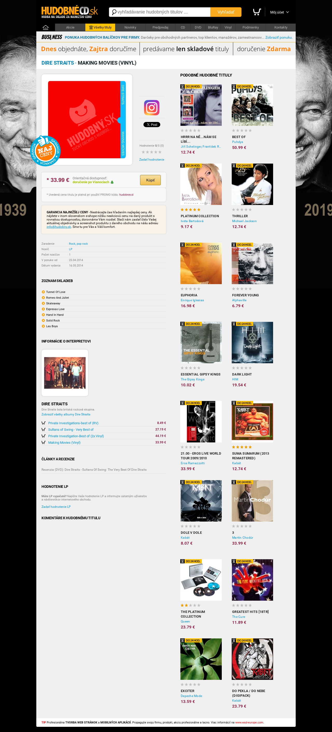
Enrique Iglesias (192, 300)
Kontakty (280, 27)
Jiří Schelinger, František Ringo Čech (201, 146)
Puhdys (237, 142)
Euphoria (189, 295)
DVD (198, 27)
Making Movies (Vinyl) (64, 442)
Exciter (187, 691)
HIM (235, 379)
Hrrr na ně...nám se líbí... (198, 139)
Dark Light (242, 374)
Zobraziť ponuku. (279, 37)
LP (70, 249)
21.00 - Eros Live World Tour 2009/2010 (201, 455)
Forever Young (245, 295)
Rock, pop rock (78, 243)
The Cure (238, 617)
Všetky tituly (103, 27)
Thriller (240, 216)
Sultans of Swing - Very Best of (71, 430)
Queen (185, 621)
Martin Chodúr (242, 537)
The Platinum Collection (193, 614)
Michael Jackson (244, 221)
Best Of (239, 137)
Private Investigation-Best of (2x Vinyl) (76, 436)
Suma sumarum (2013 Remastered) (250, 455)
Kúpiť (150, 180)
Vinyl (228, 27)
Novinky (130, 27)
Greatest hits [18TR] (250, 612)
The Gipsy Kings (192, 379)
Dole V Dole (191, 533)
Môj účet (277, 12)
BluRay (213, 27)
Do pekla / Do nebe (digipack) (248, 693)
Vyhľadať (226, 12)
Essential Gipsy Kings (200, 374)
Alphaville (239, 300)
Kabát (236, 463)
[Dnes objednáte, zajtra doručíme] (166, 54)
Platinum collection (200, 216)
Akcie (70, 27)
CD (183, 27)
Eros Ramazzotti (193, 463)
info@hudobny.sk (59, 227)
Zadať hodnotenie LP (56, 507)
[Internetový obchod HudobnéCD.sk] (70, 12)
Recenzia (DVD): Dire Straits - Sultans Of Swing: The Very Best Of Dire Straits (94, 469)
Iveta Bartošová (192, 221)
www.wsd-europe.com (249, 722)
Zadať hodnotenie (151, 159)
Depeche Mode (191, 696)
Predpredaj (160, 27)
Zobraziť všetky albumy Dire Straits (66, 414)
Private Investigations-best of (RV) (73, 423)
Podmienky (251, 27)
